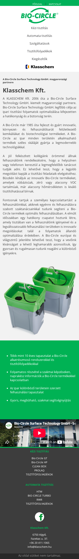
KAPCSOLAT (55, 4)
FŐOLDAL (37, 4)
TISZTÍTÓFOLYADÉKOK (39, 474)
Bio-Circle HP (39, 462)
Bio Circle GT (39, 458)
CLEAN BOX (39, 466)
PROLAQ (39, 470)
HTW (39, 491)
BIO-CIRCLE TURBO (39, 495)
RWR (39, 499)
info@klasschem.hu (40, 547)
